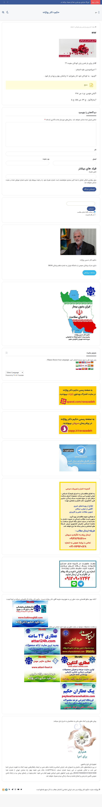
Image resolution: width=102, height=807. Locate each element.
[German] (92, 362)
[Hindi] (77, 365)
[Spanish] (83, 369)
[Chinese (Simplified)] (80, 362)
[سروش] (6, 789)
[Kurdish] (89, 365)
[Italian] (80, 365)
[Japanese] (83, 365)
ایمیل (94, 159)
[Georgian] (89, 362)
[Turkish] (86, 369)
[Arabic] (77, 362)
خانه (93, 27)
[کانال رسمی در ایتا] (3, 789)
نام (95, 149)
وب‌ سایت (46, 159)
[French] (86, 362)
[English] (83, 362)
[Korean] (86, 365)
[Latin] (92, 365)
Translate (21, 375)
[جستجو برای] (3, 13)
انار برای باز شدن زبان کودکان (83, 27)
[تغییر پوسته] (7, 13)
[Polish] (77, 369)
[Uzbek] (92, 369)
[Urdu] (89, 369)
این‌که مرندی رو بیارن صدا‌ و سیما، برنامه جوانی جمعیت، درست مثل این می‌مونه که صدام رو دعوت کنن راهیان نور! (51, 2)
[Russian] (80, 369)
